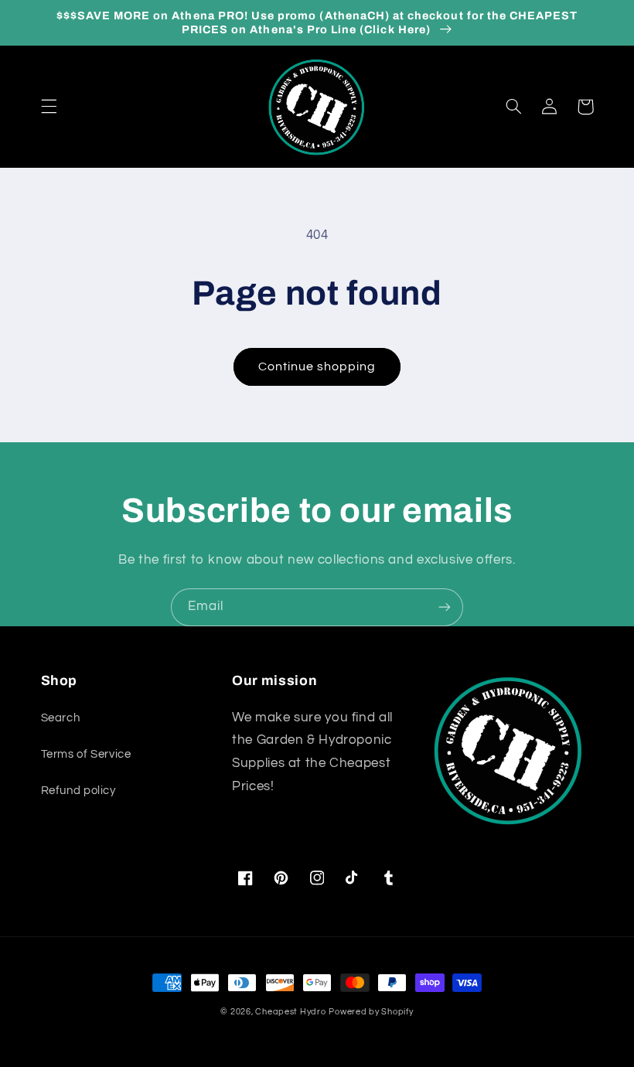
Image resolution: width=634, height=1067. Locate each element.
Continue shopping (317, 366)
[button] (48, 106)
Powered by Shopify (371, 1011)
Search (60, 718)
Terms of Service (86, 754)
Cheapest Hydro (290, 1011)
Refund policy (78, 790)
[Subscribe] (444, 607)
